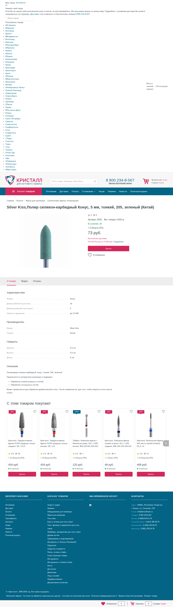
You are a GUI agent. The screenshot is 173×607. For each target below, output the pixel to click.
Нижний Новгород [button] (13, 90)
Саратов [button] (9, 121)
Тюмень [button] (8, 150)
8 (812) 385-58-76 (152, 522)
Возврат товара (150, 596)
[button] (21, 3)
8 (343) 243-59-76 (150, 525)
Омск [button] (9, 99)
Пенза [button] (9, 104)
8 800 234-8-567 (83, 14)
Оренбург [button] (9, 102)
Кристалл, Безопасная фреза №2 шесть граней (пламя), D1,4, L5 (150, 443)
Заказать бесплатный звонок (120, 183)
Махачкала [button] (10, 82)
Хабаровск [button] (11, 161)
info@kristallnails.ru (145, 512)
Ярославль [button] (11, 170)
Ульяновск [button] (9, 155)
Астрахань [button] (11, 25)
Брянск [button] (8, 34)
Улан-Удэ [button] (11, 153)
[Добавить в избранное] (34, 411)
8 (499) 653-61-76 (145, 518)
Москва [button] (8, 85)
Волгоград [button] (9, 39)
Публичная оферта (13, 596)
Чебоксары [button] (11, 164)
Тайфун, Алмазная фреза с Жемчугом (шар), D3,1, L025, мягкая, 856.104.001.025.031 (85, 443)
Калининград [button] (11, 59)
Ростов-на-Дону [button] (13, 110)
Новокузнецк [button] (10, 93)
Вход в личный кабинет (150, 86)
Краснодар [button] (10, 68)
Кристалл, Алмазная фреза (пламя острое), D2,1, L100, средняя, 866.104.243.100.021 (118, 443)
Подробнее (119, 242)
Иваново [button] (10, 48)
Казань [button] (9, 56)
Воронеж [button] (9, 42)
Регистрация (162, 86)
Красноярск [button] (10, 70)
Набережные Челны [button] (16, 87)
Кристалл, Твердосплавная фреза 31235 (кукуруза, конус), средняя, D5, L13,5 (22, 443)
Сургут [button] (8, 136)
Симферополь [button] (11, 127)
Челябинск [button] (10, 167)
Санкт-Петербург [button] (12, 119)
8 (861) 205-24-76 (147, 529)
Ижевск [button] (8, 51)
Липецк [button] (10, 76)
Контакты (137, 496)
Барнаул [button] (10, 28)
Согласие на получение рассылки (76, 596)
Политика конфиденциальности (104, 596)
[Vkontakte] (134, 537)
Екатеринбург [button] (13, 45)
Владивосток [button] (12, 36)
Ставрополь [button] (10, 133)
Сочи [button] (7, 130)
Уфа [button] (7, 158)
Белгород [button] (9, 31)
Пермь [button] (8, 107)
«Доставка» (35, 14)
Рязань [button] (8, 113)
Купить (109, 248)
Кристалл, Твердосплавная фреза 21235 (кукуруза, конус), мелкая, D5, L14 (54, 443)
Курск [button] (7, 73)
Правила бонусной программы (130, 596)
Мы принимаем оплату (103, 496)
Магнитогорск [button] (13, 79)
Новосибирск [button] (11, 96)
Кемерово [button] (9, 62)
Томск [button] (8, 144)
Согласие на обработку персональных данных (42, 596)
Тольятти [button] (9, 141)
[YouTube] (141, 537)
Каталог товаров (57, 496)
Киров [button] (8, 65)
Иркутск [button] (8, 53)
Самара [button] (10, 116)
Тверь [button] (9, 138)
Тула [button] (7, 147)
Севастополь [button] (11, 124)
